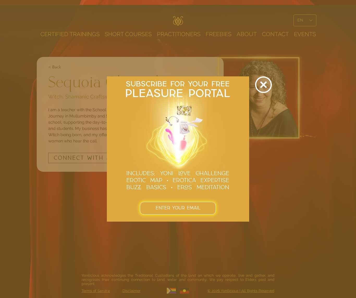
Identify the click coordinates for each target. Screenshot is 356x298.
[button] (263, 84)
